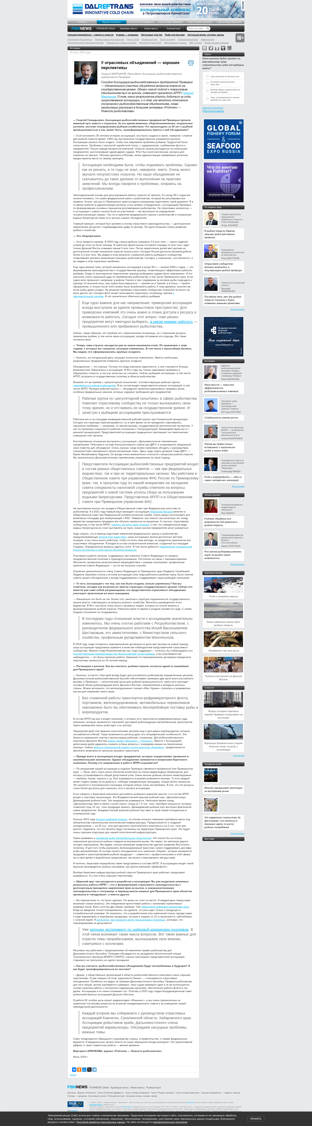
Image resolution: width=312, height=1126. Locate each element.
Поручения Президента (80, 39)
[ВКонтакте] (74, 1069)
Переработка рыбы (188, 39)
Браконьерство (149, 39)
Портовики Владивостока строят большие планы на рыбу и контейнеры (223, 746)
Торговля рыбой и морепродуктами (86, 43)
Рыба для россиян (175, 35)
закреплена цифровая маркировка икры (165, 906)
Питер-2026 (133, 39)
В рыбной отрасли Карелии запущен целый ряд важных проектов (219, 234)
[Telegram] (94, 1069)
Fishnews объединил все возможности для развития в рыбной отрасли (220, 522)
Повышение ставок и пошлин (121, 43)
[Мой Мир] (84, 1069)
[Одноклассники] (79, 1069)
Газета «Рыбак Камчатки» (229, 22)
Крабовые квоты (128, 28)
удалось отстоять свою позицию (130, 524)
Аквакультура (207, 39)
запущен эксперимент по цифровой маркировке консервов (139, 929)
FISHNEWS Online (106, 28)
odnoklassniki (217, 48)
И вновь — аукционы (127, 35)
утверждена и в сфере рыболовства (94, 385)
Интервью (75, 48)
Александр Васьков (161, 511)
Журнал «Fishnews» (111, 22)
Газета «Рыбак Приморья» (170, 22)
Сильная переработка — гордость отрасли (90, 35)
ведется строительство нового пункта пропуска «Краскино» (129, 747)
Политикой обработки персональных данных (101, 1122)
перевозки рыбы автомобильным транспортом (123, 838)
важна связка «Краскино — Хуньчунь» (130, 740)
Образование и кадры (175, 43)
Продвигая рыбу (213, 764)
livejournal (229, 48)
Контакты (82, 22)
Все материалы (237, 309)
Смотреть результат (212, 108)
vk (204, 48)
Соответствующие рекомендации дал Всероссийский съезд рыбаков (114, 653)
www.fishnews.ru (96, 1105)
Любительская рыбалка (216, 43)
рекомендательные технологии (170, 1122)
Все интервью (238, 486)
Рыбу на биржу (167, 39)
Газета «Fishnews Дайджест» (141, 22)
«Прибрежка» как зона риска (223, 650)
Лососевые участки (151, 35)
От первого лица (213, 207)
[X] (89, 1069)
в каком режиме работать (171, 322)
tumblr (223, 48)
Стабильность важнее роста (221, 417)
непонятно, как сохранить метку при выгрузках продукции (131, 919)
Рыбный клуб (173, 28)
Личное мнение (212, 495)
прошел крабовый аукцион (111, 819)
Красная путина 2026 (150, 43)
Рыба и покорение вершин (223, 596)
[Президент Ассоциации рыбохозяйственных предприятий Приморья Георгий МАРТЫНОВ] (85, 73)
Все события (238, 756)
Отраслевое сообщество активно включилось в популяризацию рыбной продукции (223, 267)
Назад (73, 1075)
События (209, 688)
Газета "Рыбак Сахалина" (200, 22)
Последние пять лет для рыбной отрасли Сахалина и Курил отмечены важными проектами (222, 300)
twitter (211, 48)
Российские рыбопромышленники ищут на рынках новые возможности (222, 554)
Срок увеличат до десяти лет (224, 76)
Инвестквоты (151, 28)
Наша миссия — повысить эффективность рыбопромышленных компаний (221, 388)
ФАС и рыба (195, 43)
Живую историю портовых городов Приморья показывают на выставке (223, 714)
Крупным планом (213, 573)
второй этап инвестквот (112, 536)
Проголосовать (213, 111)
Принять (255, 1119)
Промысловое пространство (109, 39)
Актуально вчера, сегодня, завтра (205, 35)
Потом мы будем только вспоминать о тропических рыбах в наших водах (219, 447)
